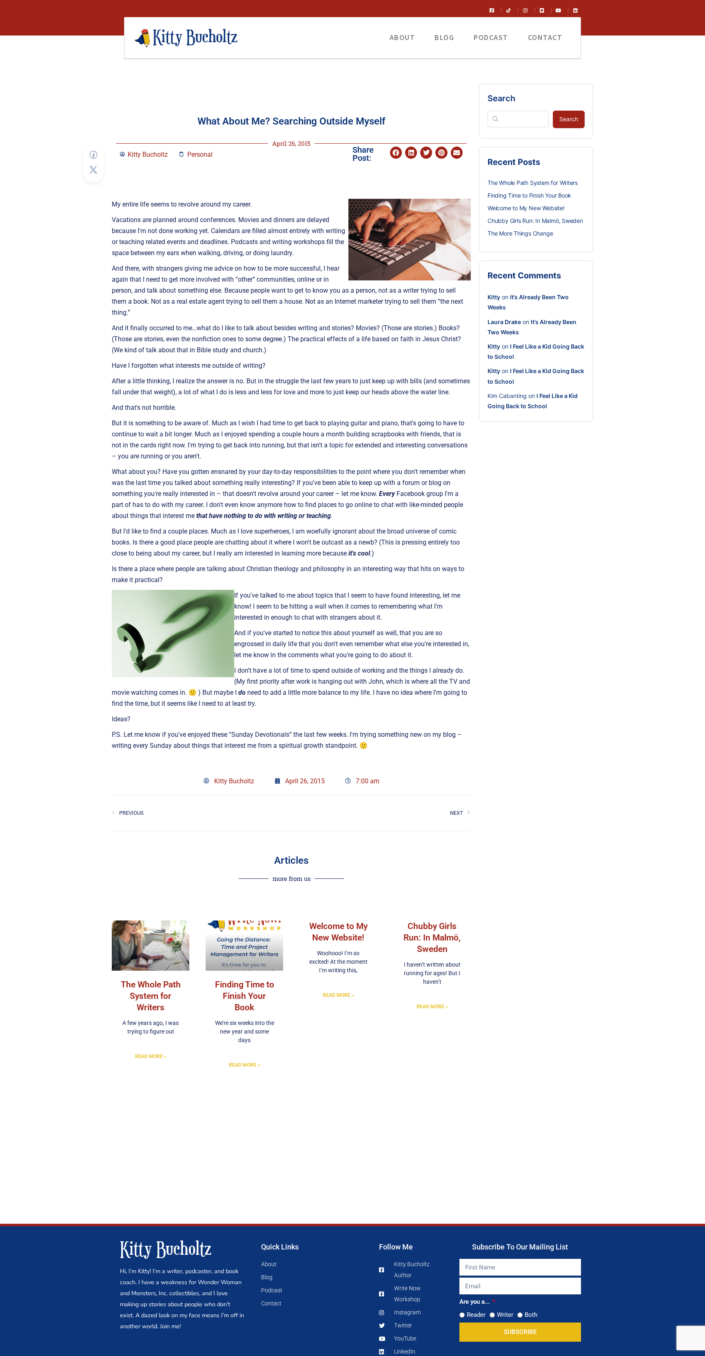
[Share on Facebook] (93, 154)
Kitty (494, 296)
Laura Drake (504, 321)
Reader (476, 1314)
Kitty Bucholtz (165, 1248)
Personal (200, 154)
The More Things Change (520, 233)
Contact (545, 37)
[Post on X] (93, 170)
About (402, 37)
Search (501, 98)
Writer (505, 1314)
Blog (444, 37)
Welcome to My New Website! (526, 208)
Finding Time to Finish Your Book (244, 996)
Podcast (491, 37)
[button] (396, 152)
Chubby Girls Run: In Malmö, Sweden (432, 937)
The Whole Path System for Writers (151, 996)
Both (531, 1314)
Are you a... (475, 1301)
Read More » (150, 1056)
